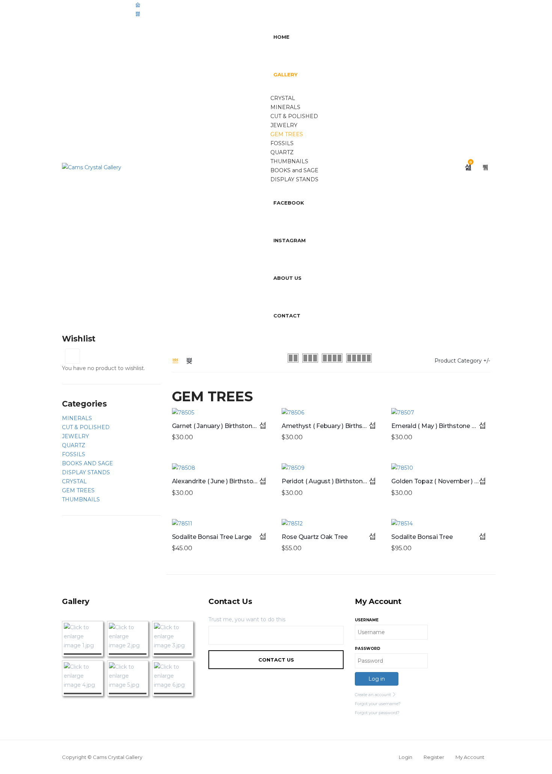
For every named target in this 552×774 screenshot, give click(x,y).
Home (281, 37)
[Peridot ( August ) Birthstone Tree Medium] (331, 467)
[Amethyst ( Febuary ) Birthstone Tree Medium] (331, 412)
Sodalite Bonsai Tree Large (212, 536)
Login (405, 757)
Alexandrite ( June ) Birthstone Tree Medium (237, 481)
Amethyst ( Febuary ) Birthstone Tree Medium (350, 425)
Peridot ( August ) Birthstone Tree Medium (345, 481)
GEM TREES (286, 134)
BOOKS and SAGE (294, 170)
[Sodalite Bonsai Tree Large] (221, 523)
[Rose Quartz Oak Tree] (331, 523)
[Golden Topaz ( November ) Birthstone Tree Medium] (440, 467)
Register (434, 757)
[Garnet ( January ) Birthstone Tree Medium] (221, 412)
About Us (287, 278)
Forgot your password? (377, 712)
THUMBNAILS (289, 161)
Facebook (288, 203)
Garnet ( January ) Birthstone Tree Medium (234, 425)
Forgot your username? (378, 703)
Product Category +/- (462, 360)
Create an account (373, 694)
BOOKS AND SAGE (87, 463)
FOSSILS (282, 143)
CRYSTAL (282, 98)
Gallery (285, 74)
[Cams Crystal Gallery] (91, 167)
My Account (469, 757)
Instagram (289, 240)
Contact (286, 316)
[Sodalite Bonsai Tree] (440, 523)
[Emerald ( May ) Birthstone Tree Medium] (440, 412)
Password (367, 648)
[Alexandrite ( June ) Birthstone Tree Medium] (221, 467)
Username (367, 620)
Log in (376, 678)
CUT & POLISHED (294, 116)
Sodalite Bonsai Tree (421, 536)
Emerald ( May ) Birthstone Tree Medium (451, 425)
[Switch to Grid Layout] (175, 361)
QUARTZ (282, 152)
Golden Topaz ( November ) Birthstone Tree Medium (469, 481)
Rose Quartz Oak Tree (315, 536)
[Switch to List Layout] (189, 361)
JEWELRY (283, 125)
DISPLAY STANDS (294, 179)
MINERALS (285, 107)
